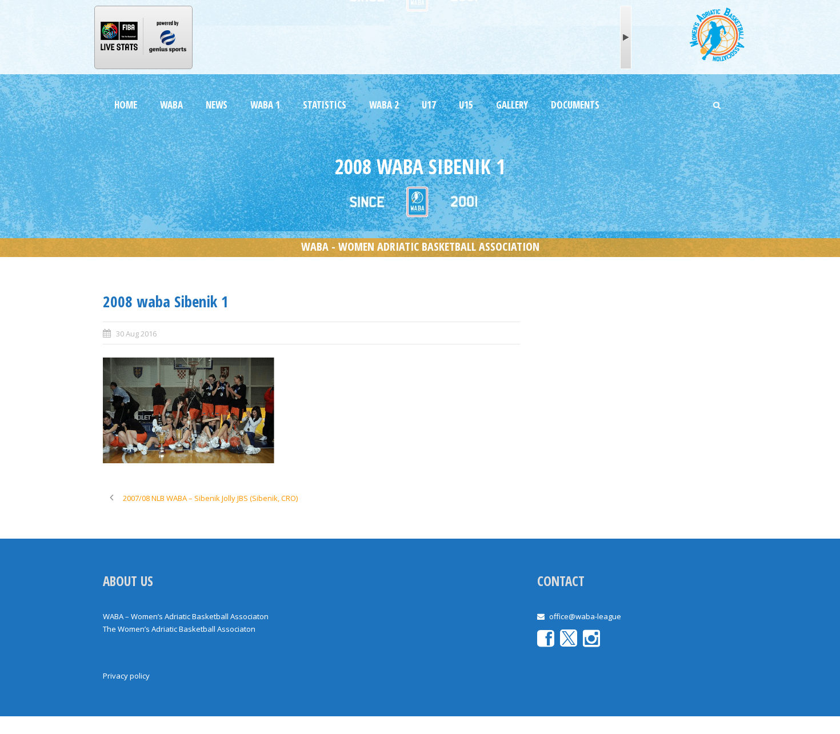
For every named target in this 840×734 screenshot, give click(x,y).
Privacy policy (126, 676)
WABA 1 (265, 104)
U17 (429, 104)
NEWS (216, 104)
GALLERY (512, 104)
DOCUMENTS (575, 104)
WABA (171, 104)
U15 (466, 104)
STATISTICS (324, 104)
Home (125, 104)
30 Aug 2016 (136, 333)
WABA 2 (384, 104)
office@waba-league (585, 616)
